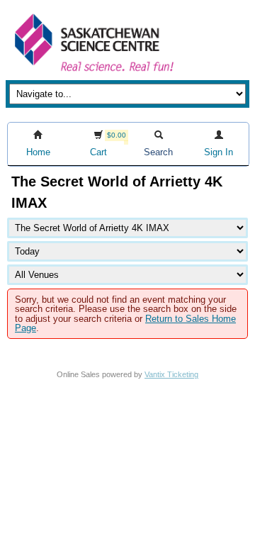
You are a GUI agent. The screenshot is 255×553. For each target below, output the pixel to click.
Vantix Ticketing (171, 374)
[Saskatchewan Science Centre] (93, 73)
